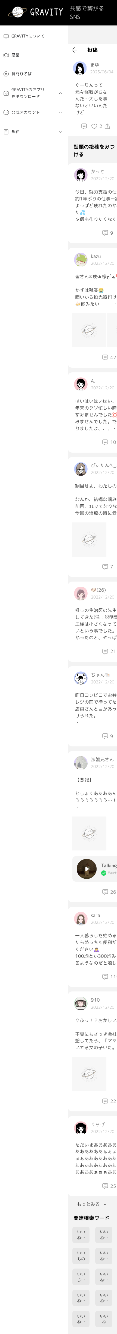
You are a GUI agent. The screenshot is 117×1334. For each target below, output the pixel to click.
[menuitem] (34, 36)
